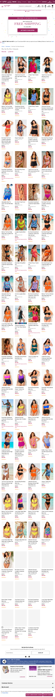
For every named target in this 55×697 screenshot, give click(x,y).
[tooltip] (4, 1)
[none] (7, 65)
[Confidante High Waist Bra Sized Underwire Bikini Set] (34, 618)
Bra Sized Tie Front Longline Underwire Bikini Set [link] (46, 204)
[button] (45, 6)
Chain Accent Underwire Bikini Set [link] (47, 513)
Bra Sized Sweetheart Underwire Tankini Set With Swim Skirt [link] (33, 296)
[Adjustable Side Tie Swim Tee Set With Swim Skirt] (7, 284)
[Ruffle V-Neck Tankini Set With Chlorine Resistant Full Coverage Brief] (21, 618)
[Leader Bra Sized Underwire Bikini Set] (47, 618)
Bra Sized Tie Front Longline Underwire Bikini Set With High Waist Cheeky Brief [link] (6, 141)
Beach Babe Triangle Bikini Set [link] (7, 601)
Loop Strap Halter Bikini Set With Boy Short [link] (20, 513)
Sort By (11, 51)
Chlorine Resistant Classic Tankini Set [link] (19, 389)
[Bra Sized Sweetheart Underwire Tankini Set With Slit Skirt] (34, 222)
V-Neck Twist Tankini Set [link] (33, 76)
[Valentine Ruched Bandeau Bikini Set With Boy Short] (7, 377)
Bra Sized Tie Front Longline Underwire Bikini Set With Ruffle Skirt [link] (33, 141)
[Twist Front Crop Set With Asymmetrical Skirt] (34, 159)
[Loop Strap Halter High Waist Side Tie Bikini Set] (7, 314)
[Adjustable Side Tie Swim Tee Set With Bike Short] (7, 192)
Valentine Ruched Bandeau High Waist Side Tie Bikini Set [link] (33, 542)
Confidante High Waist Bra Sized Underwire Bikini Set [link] (33, 630)
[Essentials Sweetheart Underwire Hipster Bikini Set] (34, 192)
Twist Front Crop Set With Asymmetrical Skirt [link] (34, 171)
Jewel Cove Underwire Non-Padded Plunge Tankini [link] (20, 663)
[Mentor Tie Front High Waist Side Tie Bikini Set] (7, 96)
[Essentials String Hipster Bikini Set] (47, 377)
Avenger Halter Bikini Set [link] (20, 540)
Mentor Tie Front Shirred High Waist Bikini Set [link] (47, 295)
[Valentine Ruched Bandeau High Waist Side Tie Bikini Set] (34, 529)
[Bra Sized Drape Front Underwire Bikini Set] (47, 253)
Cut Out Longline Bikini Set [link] (20, 295)
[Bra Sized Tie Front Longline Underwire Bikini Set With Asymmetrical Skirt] (21, 440)
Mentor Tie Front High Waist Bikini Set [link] (33, 419)
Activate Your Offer (27, 30)
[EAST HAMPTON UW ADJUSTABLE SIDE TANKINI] (7, 650)
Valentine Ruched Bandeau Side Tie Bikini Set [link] (20, 420)
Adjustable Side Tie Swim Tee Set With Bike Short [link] (7, 204)
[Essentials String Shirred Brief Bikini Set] (21, 346)
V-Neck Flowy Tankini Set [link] (33, 108)
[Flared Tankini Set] (21, 128)
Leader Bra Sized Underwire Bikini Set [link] (46, 629)
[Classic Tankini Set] (34, 440)
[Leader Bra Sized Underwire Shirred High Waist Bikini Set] (7, 440)
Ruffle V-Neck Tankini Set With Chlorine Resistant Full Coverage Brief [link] (20, 631)
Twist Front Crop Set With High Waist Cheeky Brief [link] (20, 77)
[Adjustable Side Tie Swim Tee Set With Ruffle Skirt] (47, 680)
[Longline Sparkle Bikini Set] (21, 222)
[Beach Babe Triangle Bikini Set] (7, 589)
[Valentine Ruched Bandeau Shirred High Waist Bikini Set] (34, 471)
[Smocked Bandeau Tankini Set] (47, 650)
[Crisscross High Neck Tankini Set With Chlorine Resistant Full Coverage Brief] (7, 65)
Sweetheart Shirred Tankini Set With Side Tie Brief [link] (20, 109)
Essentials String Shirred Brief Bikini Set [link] (20, 358)
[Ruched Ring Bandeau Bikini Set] (34, 377)
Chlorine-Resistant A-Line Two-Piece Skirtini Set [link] (20, 328)
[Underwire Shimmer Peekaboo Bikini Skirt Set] (34, 314)
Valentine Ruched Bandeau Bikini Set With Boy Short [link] (7, 390)
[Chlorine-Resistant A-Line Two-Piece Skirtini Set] (21, 314)
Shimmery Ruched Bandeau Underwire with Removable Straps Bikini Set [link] (47, 109)
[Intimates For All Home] (7, 6)
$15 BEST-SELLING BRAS (23, 10)
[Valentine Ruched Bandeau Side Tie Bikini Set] (21, 407)
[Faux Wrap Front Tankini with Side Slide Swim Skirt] (34, 680)
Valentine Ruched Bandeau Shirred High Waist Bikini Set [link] (33, 484)
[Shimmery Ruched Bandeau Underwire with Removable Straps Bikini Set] (47, 96)
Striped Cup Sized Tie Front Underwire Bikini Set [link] (47, 172)
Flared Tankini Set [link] (19, 138)
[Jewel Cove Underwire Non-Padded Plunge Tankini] (21, 650)
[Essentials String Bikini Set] (21, 253)
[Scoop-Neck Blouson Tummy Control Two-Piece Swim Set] (7, 618)
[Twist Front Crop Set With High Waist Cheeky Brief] (21, 65)
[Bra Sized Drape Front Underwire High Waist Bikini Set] (47, 222)
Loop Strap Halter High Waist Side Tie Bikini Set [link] (7, 325)
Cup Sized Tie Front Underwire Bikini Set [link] (19, 601)
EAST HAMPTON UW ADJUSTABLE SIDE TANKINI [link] (7, 663)
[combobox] (27, 6)
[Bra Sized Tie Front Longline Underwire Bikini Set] (47, 192)
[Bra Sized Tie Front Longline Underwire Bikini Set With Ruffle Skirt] (34, 128)
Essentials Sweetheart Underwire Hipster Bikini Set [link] (33, 204)
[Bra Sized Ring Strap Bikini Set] (21, 159)
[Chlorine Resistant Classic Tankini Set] (21, 377)
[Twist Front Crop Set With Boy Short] (47, 65)
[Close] (53, 690)
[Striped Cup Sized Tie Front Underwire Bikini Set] (47, 159)
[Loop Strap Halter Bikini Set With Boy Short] (21, 501)
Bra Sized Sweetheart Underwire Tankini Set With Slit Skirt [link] (33, 234)
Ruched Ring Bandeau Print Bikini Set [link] (47, 325)
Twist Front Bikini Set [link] (33, 357)
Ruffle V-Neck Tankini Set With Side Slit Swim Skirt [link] (47, 452)
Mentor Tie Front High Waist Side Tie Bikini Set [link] (7, 108)
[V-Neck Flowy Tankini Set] (34, 96)
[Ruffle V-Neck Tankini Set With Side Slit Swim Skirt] (47, 440)
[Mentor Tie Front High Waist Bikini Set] (34, 407)
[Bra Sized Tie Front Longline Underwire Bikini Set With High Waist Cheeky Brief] (7, 128)
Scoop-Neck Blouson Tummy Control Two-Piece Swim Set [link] (7, 632)
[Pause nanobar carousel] (25, 11)
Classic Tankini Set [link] (32, 450)
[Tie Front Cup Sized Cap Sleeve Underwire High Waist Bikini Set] (7, 471)
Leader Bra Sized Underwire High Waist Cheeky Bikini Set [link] (47, 359)
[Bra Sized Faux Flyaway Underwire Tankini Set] (47, 128)
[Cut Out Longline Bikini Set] (21, 284)
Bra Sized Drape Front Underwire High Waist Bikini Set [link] (47, 234)
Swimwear (8, 46)
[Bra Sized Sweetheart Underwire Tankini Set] (34, 589)
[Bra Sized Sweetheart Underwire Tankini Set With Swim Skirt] (34, 284)
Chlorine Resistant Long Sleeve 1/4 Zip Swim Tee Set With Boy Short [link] (34, 663)
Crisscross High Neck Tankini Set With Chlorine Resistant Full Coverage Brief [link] (7, 78)
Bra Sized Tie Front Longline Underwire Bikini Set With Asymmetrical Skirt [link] (19, 453)
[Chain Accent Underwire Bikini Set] (47, 501)
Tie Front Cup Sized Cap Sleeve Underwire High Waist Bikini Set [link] (7, 484)
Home (3, 46)
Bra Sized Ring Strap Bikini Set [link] (20, 171)
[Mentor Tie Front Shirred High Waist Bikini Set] (47, 284)
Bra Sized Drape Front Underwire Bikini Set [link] (47, 264)
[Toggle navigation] (2, 6)
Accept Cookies (48, 694)
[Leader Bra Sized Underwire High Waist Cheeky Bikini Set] (47, 346)
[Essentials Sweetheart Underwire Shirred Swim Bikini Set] (7, 159)
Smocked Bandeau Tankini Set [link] (46, 662)
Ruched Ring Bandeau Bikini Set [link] (33, 389)
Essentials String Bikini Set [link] (20, 264)
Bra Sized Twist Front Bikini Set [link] (20, 203)
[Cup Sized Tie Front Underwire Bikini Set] (21, 589)
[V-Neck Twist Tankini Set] (34, 65)
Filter (4, 51)
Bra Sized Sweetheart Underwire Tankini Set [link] (33, 601)
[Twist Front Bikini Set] (34, 346)
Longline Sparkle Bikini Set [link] (20, 233)
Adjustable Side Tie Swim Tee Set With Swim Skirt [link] (6, 296)
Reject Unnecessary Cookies (34, 694)
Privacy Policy (5, 692)
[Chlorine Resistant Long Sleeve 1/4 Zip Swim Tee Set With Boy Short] (34, 650)
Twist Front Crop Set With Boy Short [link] (46, 76)
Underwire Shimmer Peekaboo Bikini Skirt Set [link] (33, 326)
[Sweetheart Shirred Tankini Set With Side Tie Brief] (21, 96)
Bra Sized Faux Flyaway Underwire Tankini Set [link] (47, 139)
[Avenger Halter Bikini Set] (21, 529)
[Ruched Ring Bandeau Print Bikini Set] (47, 314)
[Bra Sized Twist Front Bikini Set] (21, 192)
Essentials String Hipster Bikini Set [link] (47, 389)
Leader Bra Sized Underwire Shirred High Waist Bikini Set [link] (7, 452)
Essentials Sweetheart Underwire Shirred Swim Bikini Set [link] (7, 172)
